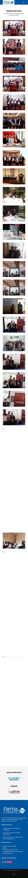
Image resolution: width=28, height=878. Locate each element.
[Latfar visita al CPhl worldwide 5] (14, 276)
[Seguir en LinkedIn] (5, 862)
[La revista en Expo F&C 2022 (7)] (14, 184)
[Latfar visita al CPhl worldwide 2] (14, 552)
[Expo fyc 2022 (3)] (14, 91)
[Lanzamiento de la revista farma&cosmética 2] (14, 202)
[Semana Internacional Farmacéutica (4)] (14, 313)
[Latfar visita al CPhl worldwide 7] (14, 388)
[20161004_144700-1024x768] (14, 429)
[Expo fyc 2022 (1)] (14, 54)
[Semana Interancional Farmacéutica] (14, 350)
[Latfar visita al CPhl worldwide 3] (14, 332)
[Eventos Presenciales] (14, 165)
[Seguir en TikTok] (11, 862)
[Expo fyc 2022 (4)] (14, 72)
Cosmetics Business (8, 853)
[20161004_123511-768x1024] (14, 548)
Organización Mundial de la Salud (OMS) (13, 851)
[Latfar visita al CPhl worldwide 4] (14, 295)
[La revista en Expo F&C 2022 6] (14, 128)
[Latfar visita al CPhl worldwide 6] (14, 369)
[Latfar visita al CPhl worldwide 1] (14, 657)
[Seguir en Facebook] (2, 862)
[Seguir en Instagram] (8, 862)
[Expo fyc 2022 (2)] (14, 35)
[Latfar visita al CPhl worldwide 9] (14, 406)
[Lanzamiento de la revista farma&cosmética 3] (14, 221)
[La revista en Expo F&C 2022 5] (14, 147)
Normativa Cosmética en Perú (10, 849)
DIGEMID (5, 848)
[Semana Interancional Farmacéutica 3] (14, 258)
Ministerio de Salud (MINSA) (9, 846)
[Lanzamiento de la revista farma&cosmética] (14, 239)
